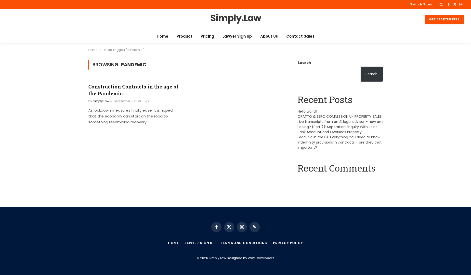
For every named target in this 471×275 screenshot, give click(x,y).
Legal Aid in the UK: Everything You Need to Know (339, 137)
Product (184, 36)
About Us (269, 36)
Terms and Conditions (244, 243)
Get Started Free (444, 19)
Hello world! (307, 111)
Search (304, 62)
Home (162, 36)
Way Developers (261, 258)
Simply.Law (101, 101)
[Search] (441, 4)
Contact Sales (300, 36)
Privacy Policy (288, 243)
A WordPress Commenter (320, 180)
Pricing (207, 36)
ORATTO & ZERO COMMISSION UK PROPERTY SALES (340, 116)
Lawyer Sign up (237, 36)
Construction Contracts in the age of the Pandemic (133, 89)
